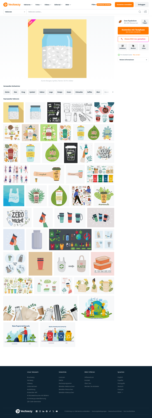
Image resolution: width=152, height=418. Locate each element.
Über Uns (88, 383)
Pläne (94, 5)
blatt (98, 92)
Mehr (67, 5)
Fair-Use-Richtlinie (129, 411)
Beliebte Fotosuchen (66, 389)
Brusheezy (30, 377)
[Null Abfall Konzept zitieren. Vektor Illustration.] (104, 153)
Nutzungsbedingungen (99, 411)
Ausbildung (31, 389)
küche (7, 92)
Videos (47, 5)
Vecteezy (30, 380)
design (59, 92)
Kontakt (87, 380)
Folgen (145, 23)
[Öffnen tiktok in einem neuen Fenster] (50, 411)
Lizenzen (62, 377)
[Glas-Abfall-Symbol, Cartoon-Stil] (36, 239)
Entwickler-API (32, 392)
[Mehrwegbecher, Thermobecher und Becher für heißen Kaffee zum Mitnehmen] (43, 217)
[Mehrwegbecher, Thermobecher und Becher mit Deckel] (70, 217)
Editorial (57, 5)
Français (120, 389)
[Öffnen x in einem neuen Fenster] (53, 411)
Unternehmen (32, 386)
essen (69, 92)
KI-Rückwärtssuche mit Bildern (38, 395)
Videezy (29, 383)
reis (15, 92)
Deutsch (120, 386)
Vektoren (27, 5)
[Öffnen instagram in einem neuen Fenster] (40, 411)
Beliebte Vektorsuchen (66, 386)
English (120, 377)
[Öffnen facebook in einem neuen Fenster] (37, 411)
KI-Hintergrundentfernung (36, 398)
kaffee (89, 92)
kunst (107, 92)
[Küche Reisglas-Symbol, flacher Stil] (13, 112)
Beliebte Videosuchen (66, 392)
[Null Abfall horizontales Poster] (40, 308)
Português (121, 383)
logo (51, 92)
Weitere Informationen (127, 60)
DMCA (61, 380)
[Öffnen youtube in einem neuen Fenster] (57, 411)
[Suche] (140, 11)
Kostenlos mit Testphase (133, 30)
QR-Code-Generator (34, 402)
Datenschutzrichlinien (115, 411)
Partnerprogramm (65, 383)
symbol (32, 92)
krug (23, 92)
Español (120, 380)
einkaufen (79, 92)
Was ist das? (136, 55)
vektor (42, 92)
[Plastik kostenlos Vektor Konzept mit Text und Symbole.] (103, 239)
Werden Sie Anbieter (92, 386)
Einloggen (141, 5)
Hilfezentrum (89, 377)
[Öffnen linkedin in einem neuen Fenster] (43, 411)
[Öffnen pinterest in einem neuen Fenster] (47, 411)
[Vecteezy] (11, 5)
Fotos (38, 5)
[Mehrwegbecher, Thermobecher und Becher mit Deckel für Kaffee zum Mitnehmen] (14, 239)
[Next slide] (111, 92)
